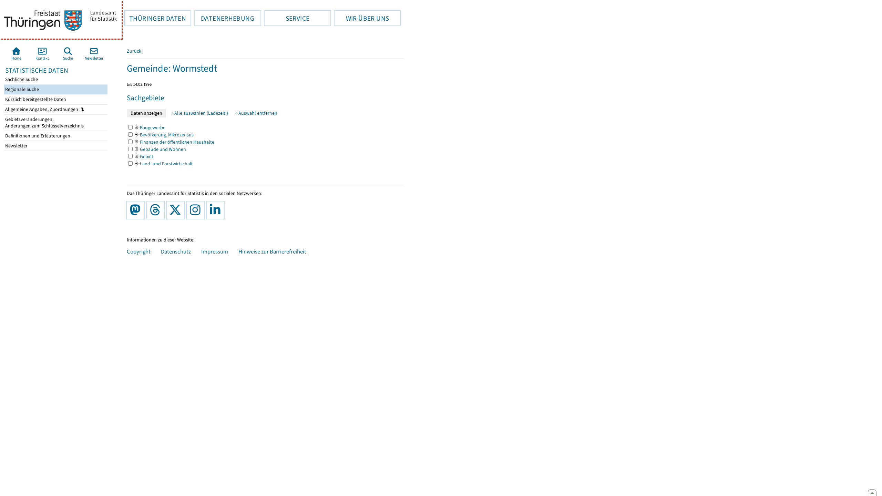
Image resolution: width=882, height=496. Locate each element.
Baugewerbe (149, 127)
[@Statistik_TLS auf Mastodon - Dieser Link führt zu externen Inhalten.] (137, 210)
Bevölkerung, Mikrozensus (164, 135)
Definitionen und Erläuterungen (37, 136)
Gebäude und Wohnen (160, 149)
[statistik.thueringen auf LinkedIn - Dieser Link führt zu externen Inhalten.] (217, 210)
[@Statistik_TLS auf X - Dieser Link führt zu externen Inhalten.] (177, 210)
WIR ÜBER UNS (361, 18)
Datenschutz (176, 251)
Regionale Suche (21, 89)
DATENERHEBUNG (224, 18)
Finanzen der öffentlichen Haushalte (174, 142)
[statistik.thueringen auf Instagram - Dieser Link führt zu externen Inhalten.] (197, 210)
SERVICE (286, 18)
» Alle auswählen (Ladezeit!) (199, 113)
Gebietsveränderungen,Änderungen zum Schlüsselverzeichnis (44, 122)
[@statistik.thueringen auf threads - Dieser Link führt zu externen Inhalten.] (157, 210)
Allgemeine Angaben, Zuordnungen (42, 109)
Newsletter (16, 146)
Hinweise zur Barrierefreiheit (272, 251)
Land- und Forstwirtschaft (163, 164)
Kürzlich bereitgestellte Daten (35, 99)
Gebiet (143, 156)
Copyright (139, 251)
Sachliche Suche (21, 79)
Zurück (134, 51)
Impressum (214, 251)
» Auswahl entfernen (256, 113)
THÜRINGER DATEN (155, 18)
